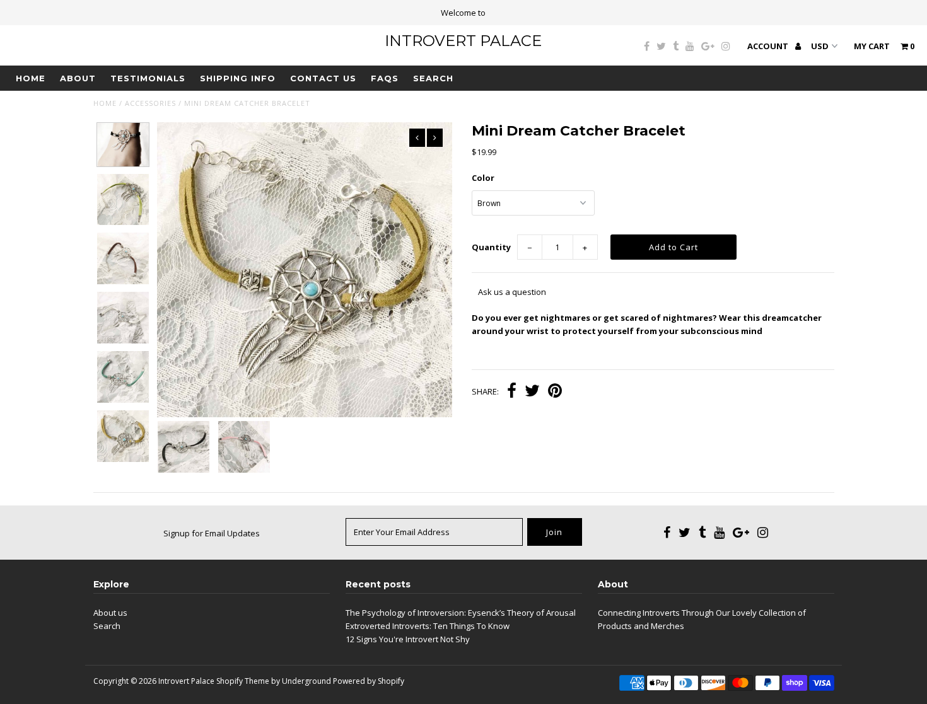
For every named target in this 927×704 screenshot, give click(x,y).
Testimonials (147, 78)
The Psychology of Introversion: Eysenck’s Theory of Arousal (461, 612)
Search (433, 78)
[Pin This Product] (555, 392)
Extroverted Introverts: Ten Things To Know (428, 626)
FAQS (385, 78)
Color (483, 177)
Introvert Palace (463, 41)
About (78, 78)
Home (30, 78)
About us (110, 612)
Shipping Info (238, 78)
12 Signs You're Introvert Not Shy (408, 639)
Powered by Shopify (368, 681)
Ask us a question (512, 291)
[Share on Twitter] (532, 392)
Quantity (491, 247)
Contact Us (323, 78)
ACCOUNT (768, 46)
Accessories (150, 103)
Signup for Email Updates (211, 533)
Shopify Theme (242, 681)
